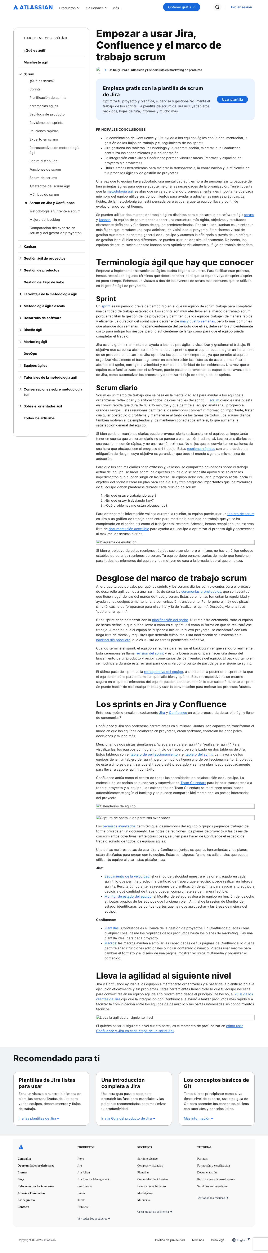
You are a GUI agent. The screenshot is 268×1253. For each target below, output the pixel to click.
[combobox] (237, 1240)
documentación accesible (129, 529)
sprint (106, 306)
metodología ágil (120, 191)
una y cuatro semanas (197, 321)
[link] (241, 7)
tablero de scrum (240, 514)
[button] (117, 7)
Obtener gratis (179, 7)
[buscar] (217, 7)
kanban (105, 220)
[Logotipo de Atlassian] (33, 7)
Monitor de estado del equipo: (128, 896)
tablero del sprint (199, 754)
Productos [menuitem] (67, 8)
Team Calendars (193, 783)
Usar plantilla (232, 99)
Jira (162, 712)
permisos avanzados (119, 826)
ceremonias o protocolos (201, 591)
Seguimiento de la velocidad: (127, 876)
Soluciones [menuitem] (94, 8)
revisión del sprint (150, 653)
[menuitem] (117, 7)
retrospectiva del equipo (163, 672)
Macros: (110, 943)
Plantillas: (111, 928)
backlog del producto (113, 640)
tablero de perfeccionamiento (154, 754)
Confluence (178, 712)
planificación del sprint (170, 620)
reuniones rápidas (201, 448)
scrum (249, 215)
